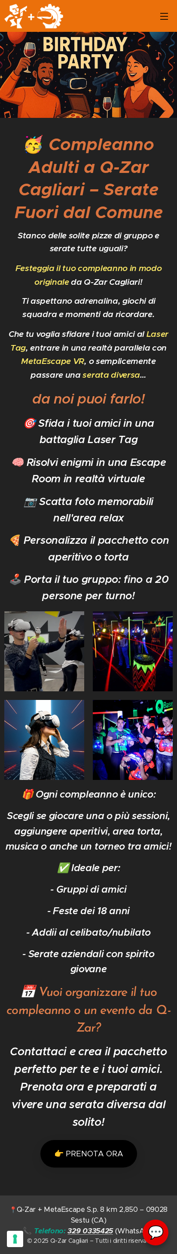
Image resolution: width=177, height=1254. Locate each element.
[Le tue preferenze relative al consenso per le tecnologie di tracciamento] (15, 1239)
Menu (164, 16)
